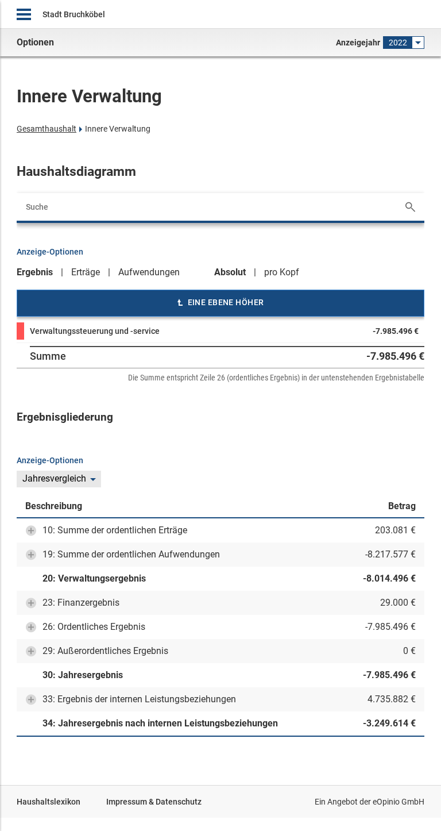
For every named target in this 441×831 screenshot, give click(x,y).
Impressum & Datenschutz (154, 801)
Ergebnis (35, 272)
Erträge (85, 272)
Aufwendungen (149, 272)
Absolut (230, 272)
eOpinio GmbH (398, 801)
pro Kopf (281, 272)
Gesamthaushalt (46, 128)
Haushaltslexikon (48, 801)
